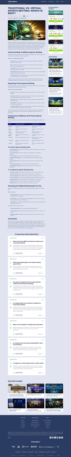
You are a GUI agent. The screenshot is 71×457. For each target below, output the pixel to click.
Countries (23, 424)
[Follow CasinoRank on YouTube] (57, 438)
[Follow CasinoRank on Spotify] (60, 438)
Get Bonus (56, 35)
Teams (23, 427)
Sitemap (47, 427)
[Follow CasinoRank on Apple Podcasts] (62, 438)
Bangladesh (22, 226)
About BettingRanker (48, 420)
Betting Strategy (35, 420)
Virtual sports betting (12, 85)
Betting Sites (43, 1)
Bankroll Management (35, 425)
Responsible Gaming (40, 455)
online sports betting (16, 78)
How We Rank (47, 424)
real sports (34, 194)
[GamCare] (25, 447)
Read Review (56, 22)
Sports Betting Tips (35, 422)
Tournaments (22, 425)
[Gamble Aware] (47, 447)
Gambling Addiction (22, 455)
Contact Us (48, 425)
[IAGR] (13, 447)
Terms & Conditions (50, 455)
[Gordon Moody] (34, 447)
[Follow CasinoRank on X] (55, 438)
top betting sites (30, 227)
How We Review (48, 422)
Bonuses (22, 420)
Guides (57, 1)
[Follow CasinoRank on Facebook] (50, 438)
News (62, 1)
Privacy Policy (31, 455)
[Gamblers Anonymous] (18, 447)
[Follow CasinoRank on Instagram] (53, 438)
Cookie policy (13, 455)
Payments (23, 422)
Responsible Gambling (35, 424)
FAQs (35, 427)
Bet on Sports (51, 1)
